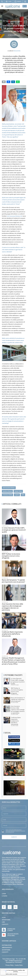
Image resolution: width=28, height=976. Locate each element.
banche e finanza (7, 491)
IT (23, 6)
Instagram (13, 740)
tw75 (23, 495)
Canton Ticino (18, 491)
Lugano (17, 495)
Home (4, 917)
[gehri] (14, 759)
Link (3, 922)
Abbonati (19, 1)
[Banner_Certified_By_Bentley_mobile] (14, 795)
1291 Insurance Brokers (9, 488)
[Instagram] (10, 740)
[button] (1, 1)
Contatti (5, 924)
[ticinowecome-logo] (12, 6)
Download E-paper (11, 930)
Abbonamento (7, 947)
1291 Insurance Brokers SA (14, 216)
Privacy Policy (9, 965)
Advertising (6, 920)
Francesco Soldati (7, 495)
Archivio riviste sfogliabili (13, 935)
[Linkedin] (10, 743)
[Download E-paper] (4, 930)
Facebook (13, 737)
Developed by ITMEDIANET (14, 962)
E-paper (9, 2)
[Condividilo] (8, 82)
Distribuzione (7, 945)
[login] (25, 1)
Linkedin (13, 744)
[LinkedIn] (15, 907)
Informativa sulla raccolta (9, 974)
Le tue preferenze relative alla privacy (15, 971)
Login (4, 894)
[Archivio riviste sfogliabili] (4, 935)
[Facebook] (10, 736)
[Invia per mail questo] (4, 82)
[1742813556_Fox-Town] (14, 775)
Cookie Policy (19, 965)
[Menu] (2, 6)
